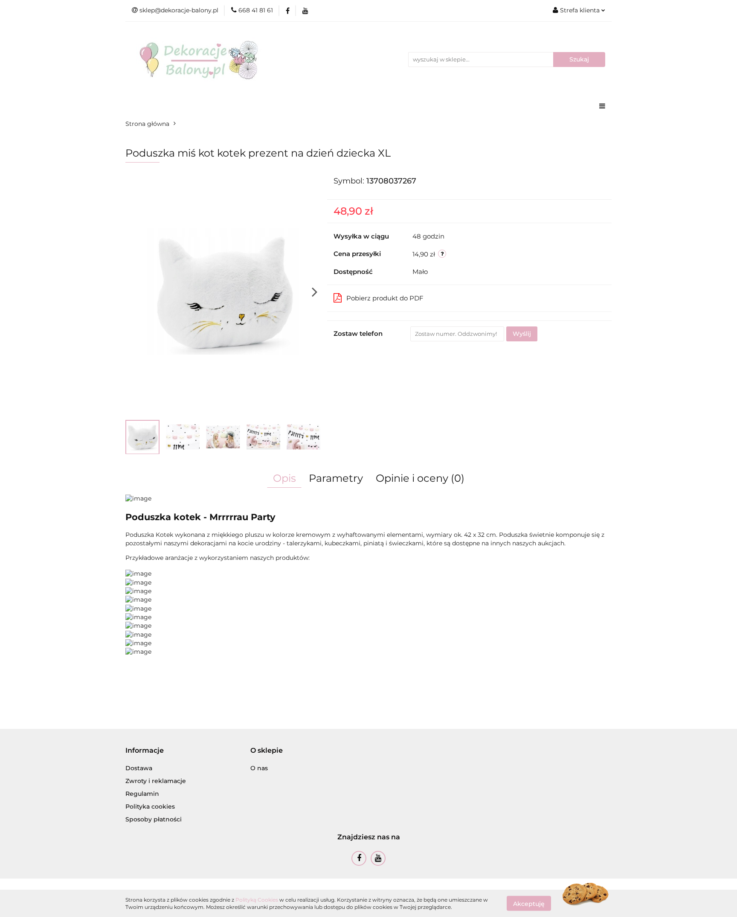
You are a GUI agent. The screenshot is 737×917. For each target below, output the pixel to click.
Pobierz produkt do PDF (385, 298)
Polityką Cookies (256, 900)
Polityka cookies (150, 806)
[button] (144, 750)
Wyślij (522, 334)
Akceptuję (529, 903)
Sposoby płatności (153, 819)
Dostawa (138, 768)
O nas (259, 768)
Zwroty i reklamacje (155, 781)
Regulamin (142, 794)
